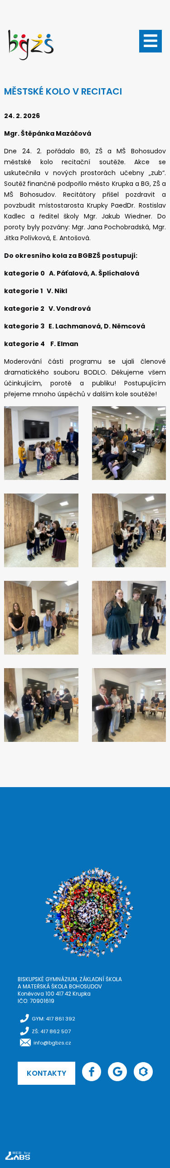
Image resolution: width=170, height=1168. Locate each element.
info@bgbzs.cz (52, 1042)
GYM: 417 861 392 (53, 1018)
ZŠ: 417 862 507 (51, 1031)
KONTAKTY (46, 1073)
